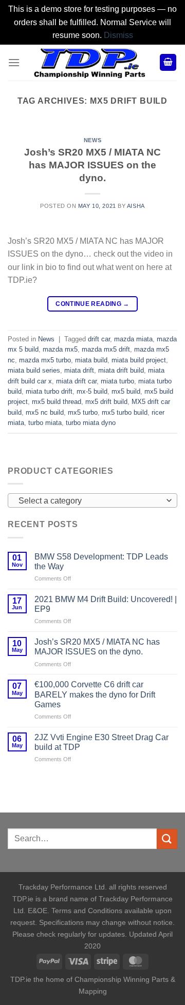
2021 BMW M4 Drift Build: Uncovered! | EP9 (105, 604)
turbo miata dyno (91, 423)
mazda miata (133, 339)
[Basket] (168, 62)
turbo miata (45, 423)
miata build (91, 360)
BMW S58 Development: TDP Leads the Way (101, 561)
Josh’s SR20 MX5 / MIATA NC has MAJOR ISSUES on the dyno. (92, 165)
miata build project (139, 360)
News (92, 140)
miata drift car (76, 381)
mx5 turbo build (124, 412)
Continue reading (92, 303)
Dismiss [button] (118, 35)
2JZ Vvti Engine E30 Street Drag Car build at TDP (101, 742)
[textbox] (89, 501)
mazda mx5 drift (106, 349)
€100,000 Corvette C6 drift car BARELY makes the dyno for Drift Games (94, 694)
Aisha (136, 206)
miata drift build (121, 370)
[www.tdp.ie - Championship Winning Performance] (90, 63)
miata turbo (117, 381)
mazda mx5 (60, 349)
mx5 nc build (45, 412)
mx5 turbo (83, 412)
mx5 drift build (106, 401)
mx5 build (126, 391)
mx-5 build (92, 391)
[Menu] (14, 62)
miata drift (79, 370)
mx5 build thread (56, 401)
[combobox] (92, 500)
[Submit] (167, 839)
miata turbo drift (49, 391)
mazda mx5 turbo (45, 360)
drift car (99, 339)
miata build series (34, 370)
